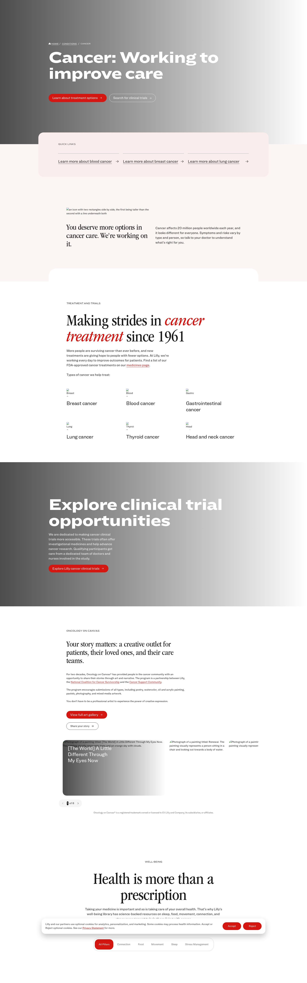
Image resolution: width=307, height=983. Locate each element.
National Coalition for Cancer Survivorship (95, 682)
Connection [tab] (123, 944)
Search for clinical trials (130, 98)
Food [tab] (141, 944)
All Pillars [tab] (104, 944)
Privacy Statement (93, 928)
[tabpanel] (153, 973)
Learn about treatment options (75, 98)
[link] (88, 161)
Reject (252, 926)
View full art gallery (84, 715)
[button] (78, 803)
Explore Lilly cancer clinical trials (75, 568)
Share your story (79, 726)
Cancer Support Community (145, 682)
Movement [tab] (157, 944)
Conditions (69, 43)
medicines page (137, 365)
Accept (232, 926)
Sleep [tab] (174, 944)
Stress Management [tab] (197, 944)
